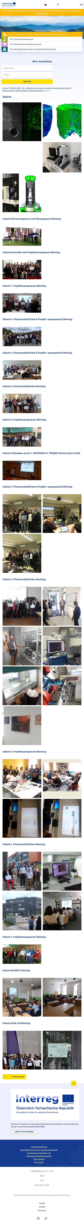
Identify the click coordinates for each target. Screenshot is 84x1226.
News (42, 1176)
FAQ (42, 1180)
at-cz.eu (5, 88)
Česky (45, 4)
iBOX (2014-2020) (42, 1185)
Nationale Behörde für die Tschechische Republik (39, 1150)
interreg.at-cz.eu (41, 13)
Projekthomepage (18, 1077)
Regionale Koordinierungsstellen (39, 1156)
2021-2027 (50, 11)
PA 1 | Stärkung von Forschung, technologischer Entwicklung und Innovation (39, 34)
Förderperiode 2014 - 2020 (42, 1171)
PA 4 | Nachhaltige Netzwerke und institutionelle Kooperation (33, 49)
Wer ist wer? (39, 1162)
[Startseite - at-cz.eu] (8, 4)
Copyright (42, 1203)
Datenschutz (42, 1210)
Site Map (42, 1207)
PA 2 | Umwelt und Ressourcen (21, 39)
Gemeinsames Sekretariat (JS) (39, 1153)
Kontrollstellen (39, 1159)
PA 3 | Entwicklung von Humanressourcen (25, 44)
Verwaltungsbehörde (39, 1147)
